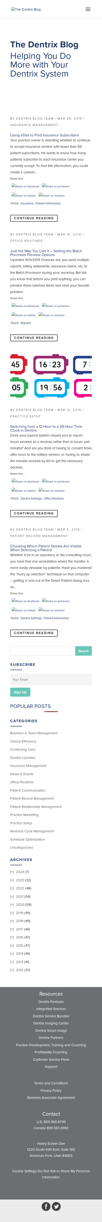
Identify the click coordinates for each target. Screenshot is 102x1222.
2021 (19, 896)
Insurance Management (34, 125)
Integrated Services (51, 1009)
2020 (20, 904)
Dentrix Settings (31, 499)
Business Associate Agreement (51, 1098)
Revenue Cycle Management (32, 831)
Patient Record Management (39, 536)
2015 (19, 945)
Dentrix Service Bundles (51, 1016)
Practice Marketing (24, 815)
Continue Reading (34, 218)
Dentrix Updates (22, 758)
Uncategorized (21, 847)
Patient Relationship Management (35, 807)
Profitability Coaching (51, 1052)
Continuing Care (22, 749)
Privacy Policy (51, 1090)
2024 (20, 872)
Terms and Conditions (51, 1083)
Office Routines (26, 241)
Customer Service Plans (51, 1059)
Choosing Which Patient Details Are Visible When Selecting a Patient (46, 548)
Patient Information (48, 203)
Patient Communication (28, 790)
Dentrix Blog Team (35, 119)
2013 (19, 962)
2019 (19, 913)
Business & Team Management (33, 733)
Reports (26, 323)
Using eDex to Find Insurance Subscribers (44, 135)
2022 (20, 888)
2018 (19, 921)
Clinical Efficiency (23, 741)
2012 (19, 970)
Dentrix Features (51, 1002)
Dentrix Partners (51, 1038)
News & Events (21, 774)
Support (51, 1066)
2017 (19, 929)
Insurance (27, 203)
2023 (20, 880)
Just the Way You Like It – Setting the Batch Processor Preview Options (46, 253)
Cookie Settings (24, 1171)
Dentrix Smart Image (51, 1030)
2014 (19, 953)
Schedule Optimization (27, 839)
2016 (19, 937)
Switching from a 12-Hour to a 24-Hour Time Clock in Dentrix (46, 428)
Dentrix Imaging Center (51, 1023)
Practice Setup (25, 416)
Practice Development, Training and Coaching (51, 1045)
